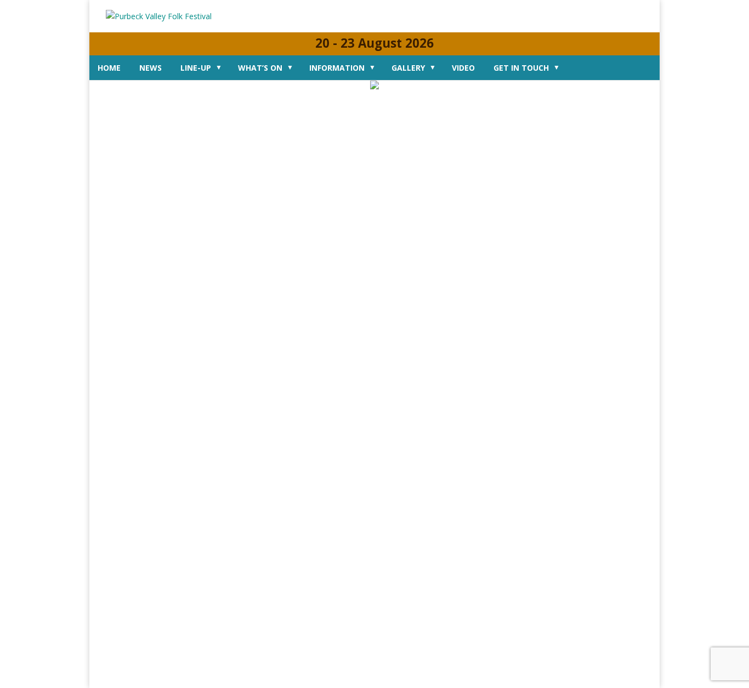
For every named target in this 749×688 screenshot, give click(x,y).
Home (109, 67)
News (150, 67)
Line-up (195, 67)
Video (463, 67)
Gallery (408, 67)
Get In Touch (521, 67)
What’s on (260, 67)
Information (337, 67)
